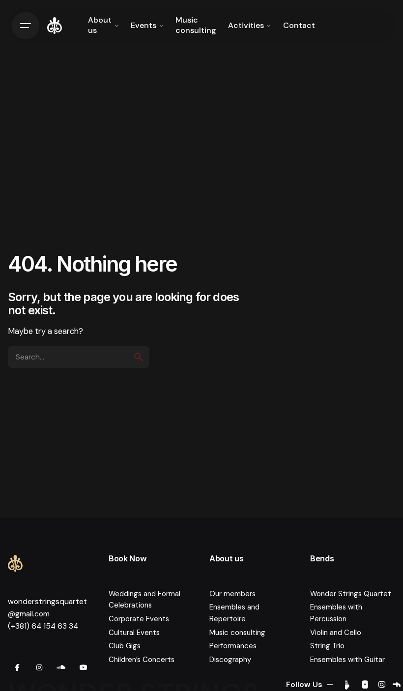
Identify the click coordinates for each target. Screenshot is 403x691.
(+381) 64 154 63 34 (43, 626)
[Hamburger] (25, 25)
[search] (138, 357)
